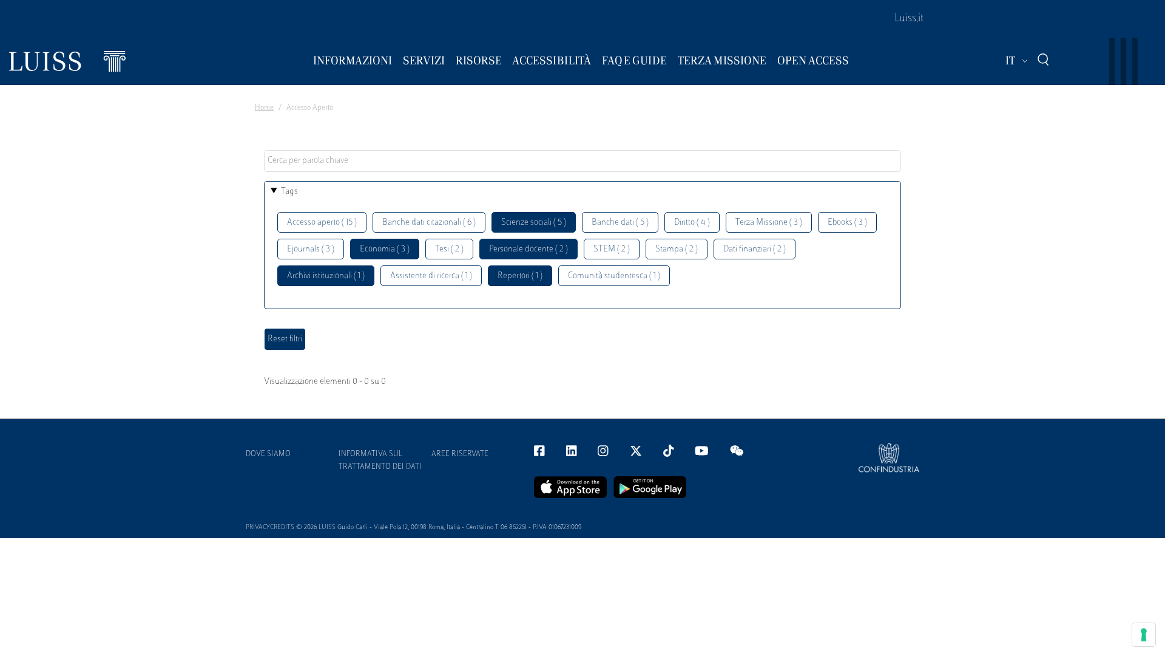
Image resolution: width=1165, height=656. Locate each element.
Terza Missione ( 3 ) (768, 222)
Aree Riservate (459, 454)
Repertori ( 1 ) (520, 276)
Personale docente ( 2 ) (528, 249)
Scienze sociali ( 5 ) (533, 222)
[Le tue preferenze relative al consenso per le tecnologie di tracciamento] (1143, 634)
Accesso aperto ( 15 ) (322, 222)
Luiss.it (909, 18)
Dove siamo (268, 454)
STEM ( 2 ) (611, 249)
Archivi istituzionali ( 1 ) (326, 276)
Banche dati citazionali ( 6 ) (429, 222)
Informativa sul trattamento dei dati (380, 461)
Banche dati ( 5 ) (620, 222)
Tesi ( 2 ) (449, 249)
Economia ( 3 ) (385, 249)
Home (264, 108)
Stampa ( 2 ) (676, 249)
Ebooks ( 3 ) (847, 222)
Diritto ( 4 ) (692, 222)
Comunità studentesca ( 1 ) (614, 276)
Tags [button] (289, 191)
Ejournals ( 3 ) (310, 249)
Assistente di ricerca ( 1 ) (431, 276)
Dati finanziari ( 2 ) (754, 249)
